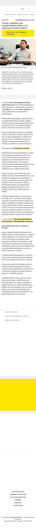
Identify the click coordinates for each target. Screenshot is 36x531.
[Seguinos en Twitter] (17, 523)
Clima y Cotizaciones (19, 8)
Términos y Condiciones (18, 494)
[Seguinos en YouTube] (19, 523)
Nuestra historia (18, 491)
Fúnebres (18, 500)
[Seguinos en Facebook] (15, 523)
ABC (5, 8)
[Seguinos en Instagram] (21, 523)
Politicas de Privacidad (18, 497)
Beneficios (18, 502)
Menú (33, 9)
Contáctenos (18, 505)
